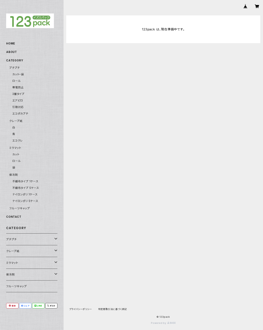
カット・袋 (18, 74)
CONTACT (13, 216)
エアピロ (17, 100)
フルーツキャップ (19, 208)
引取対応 (18, 107)
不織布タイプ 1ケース (25, 181)
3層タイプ (18, 93)
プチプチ (14, 67)
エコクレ (17, 140)
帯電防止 (18, 87)
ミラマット (15, 147)
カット (15, 154)
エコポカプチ (20, 113)
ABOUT (11, 52)
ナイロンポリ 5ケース (25, 201)
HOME (10, 43)
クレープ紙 (16, 120)
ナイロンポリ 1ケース (25, 194)
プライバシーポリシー (80, 309)
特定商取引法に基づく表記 (112, 309)
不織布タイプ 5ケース (25, 187)
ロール (16, 80)
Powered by (159, 323)
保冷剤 (13, 174)
